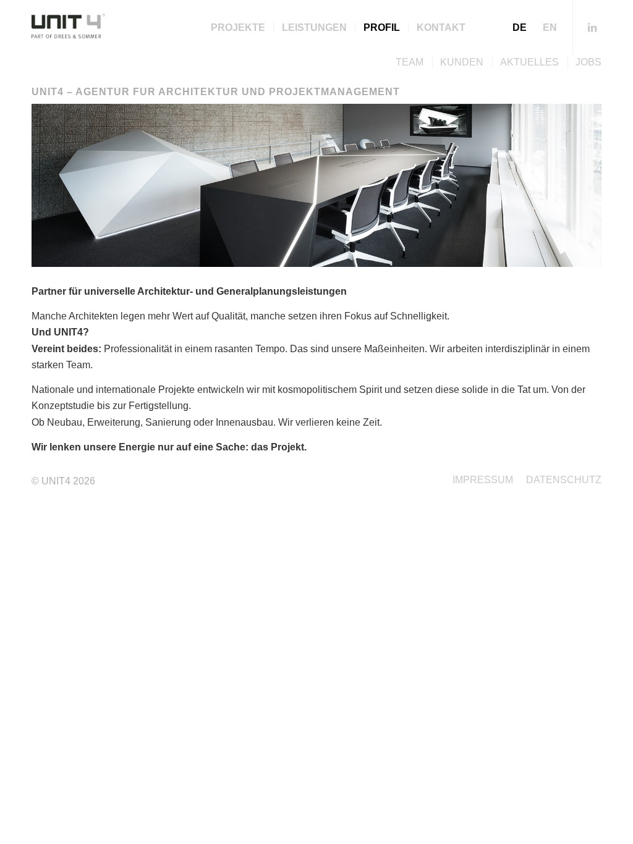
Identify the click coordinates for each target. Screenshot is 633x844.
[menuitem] (238, 28)
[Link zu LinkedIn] (592, 27)
